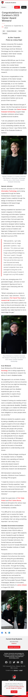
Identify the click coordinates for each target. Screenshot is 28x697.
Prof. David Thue (15, 298)
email (20, 670)
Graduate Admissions (14, 647)
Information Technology (9, 191)
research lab (5, 300)
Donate (24, 7)
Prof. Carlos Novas (15, 500)
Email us (14, 643)
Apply (16, 7)
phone (16, 670)
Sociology (4, 370)
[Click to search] (12, 7)
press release (22, 585)
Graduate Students (10, 2)
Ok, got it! (14, 691)
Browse (3, 7)
